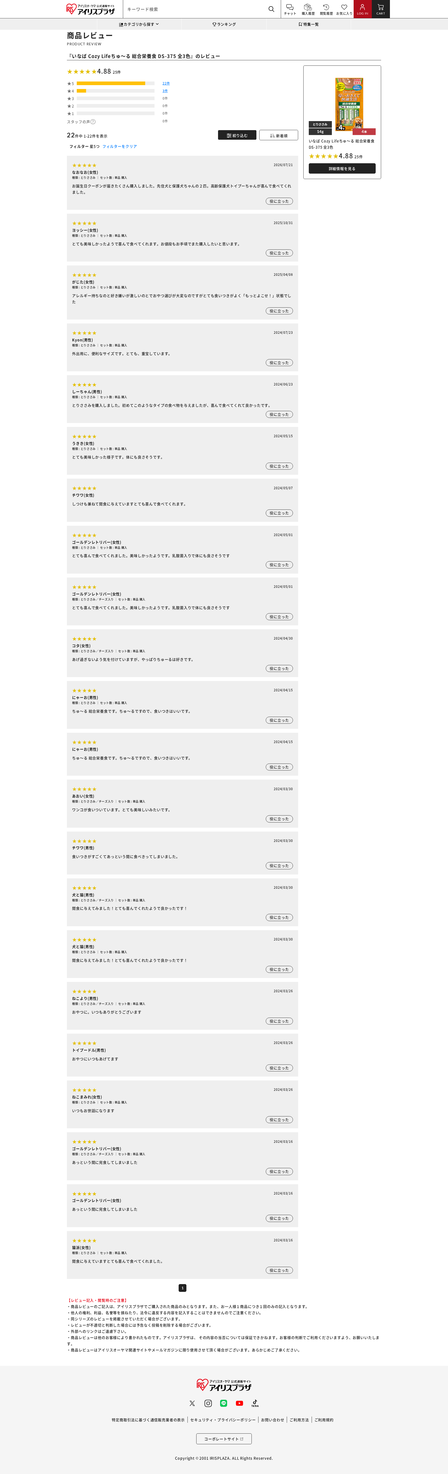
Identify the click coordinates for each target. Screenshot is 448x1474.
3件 (165, 90)
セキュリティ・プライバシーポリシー (223, 1419)
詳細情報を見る (342, 168)
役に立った (279, 201)
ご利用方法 (299, 1419)
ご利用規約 (324, 1419)
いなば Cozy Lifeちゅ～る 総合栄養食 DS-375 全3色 (131, 56)
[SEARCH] (272, 9)
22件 (166, 83)
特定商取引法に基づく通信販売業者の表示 (148, 1419)
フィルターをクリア (119, 146)
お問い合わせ (272, 1419)
